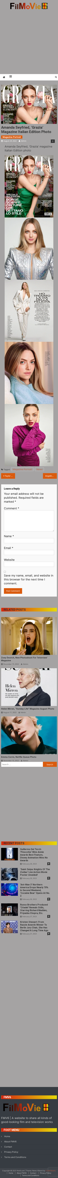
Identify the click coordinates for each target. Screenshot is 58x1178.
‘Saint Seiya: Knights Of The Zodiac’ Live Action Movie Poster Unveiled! (35, 872)
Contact (8, 1146)
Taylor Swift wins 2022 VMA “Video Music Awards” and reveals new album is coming (10, 476)
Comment (11, 508)
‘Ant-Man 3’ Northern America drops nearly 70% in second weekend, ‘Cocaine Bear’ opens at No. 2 (35, 890)
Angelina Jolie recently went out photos (51, 476)
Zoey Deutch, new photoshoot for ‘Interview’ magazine (24, 659)
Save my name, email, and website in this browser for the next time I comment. (28, 579)
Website (9, 559)
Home (7, 1136)
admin (23, 141)
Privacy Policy (11, 1152)
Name (9, 536)
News (39, 469)
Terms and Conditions (15, 1157)
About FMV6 (10, 1141)
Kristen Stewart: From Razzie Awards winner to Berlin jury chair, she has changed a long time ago (34, 926)
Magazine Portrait (12, 137)
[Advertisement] (29, 42)
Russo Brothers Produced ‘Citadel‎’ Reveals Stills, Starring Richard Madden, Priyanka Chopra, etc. (34, 908)
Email (8, 548)
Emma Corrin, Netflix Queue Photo (18, 757)
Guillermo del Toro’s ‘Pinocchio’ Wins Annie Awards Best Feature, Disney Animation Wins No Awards (34, 855)
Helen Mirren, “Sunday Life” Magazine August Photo (27, 709)
